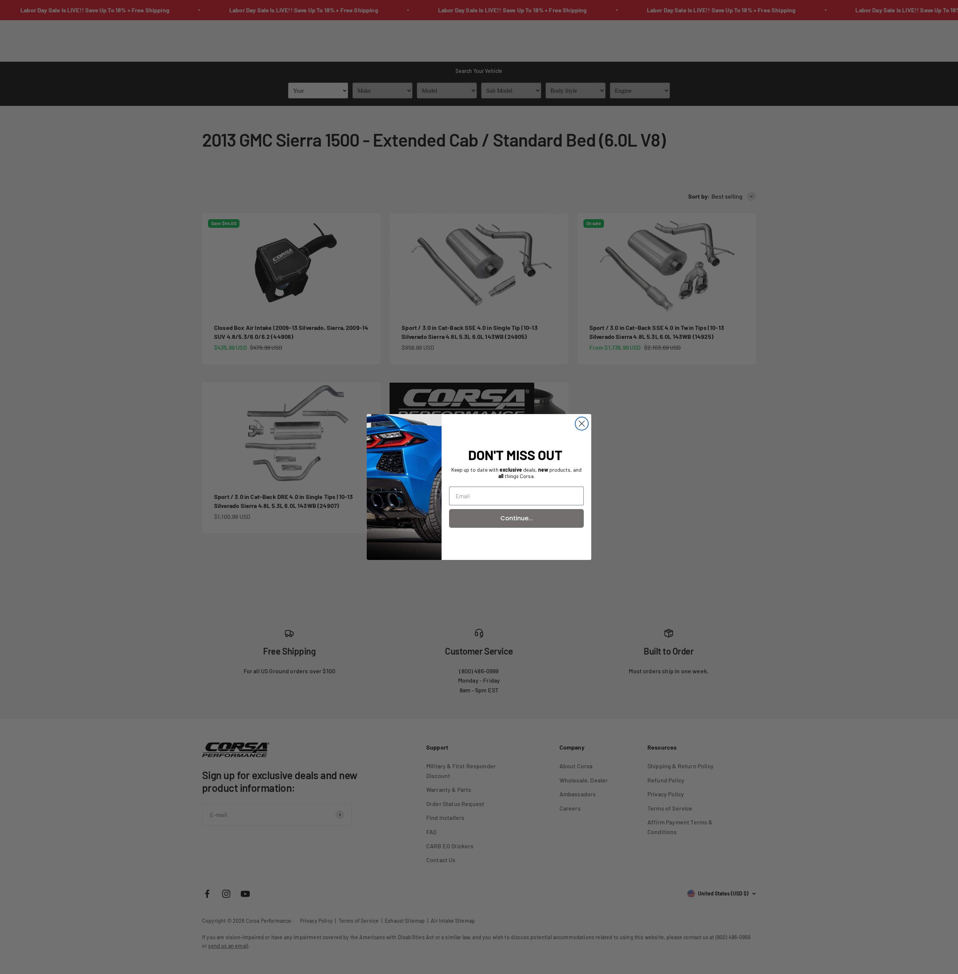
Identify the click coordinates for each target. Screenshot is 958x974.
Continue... (516, 518)
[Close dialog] (581, 423)
